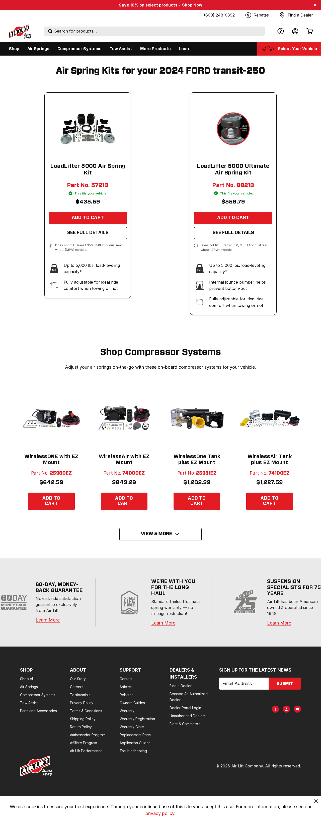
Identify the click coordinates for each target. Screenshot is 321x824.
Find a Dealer (181, 686)
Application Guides (135, 743)
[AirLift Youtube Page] (297, 709)
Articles (126, 687)
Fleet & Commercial (185, 724)
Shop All (27, 679)
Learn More (48, 620)
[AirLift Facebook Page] (275, 709)
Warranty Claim (132, 727)
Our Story (78, 679)
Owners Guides (132, 703)
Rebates (126, 695)
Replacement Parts (135, 735)
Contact (126, 679)
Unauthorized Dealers (188, 716)
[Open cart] (309, 31)
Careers (76, 687)
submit (285, 684)
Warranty (127, 711)
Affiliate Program (83, 743)
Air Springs (29, 687)
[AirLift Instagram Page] (286, 709)
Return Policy (81, 727)
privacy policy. (160, 813)
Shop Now (192, 5)
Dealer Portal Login (185, 708)
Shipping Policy (83, 719)
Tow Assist (29, 703)
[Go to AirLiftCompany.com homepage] (36, 766)
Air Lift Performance (86, 751)
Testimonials (80, 695)
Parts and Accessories (38, 711)
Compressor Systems (37, 695)
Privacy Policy (81, 703)
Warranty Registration (137, 719)
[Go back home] (19, 31)
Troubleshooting (133, 751)
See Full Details (88, 233)
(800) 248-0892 (219, 15)
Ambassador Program (88, 735)
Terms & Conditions (86, 711)
